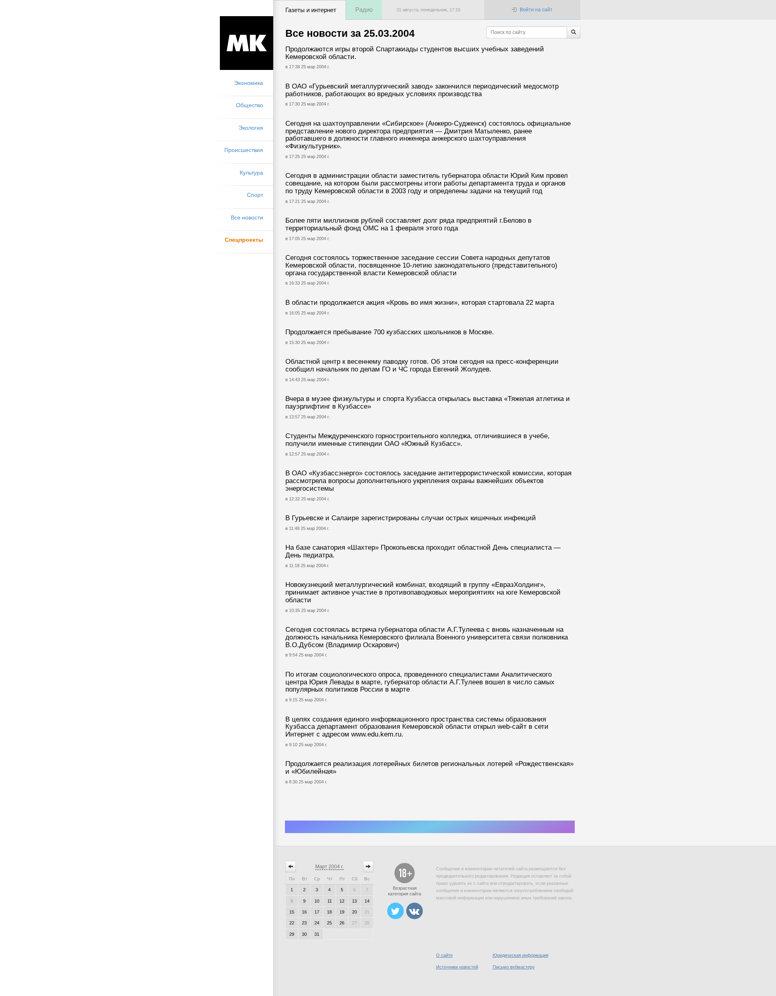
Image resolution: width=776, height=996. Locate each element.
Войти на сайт (536, 10)
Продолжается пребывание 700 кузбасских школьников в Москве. (389, 332)
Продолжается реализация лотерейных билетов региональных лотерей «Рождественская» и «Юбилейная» (429, 767)
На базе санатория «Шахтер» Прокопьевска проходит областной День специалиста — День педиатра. (423, 551)
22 (291, 922)
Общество (249, 105)
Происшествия (243, 150)
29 (291, 934)
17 (316, 911)
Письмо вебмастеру (514, 966)
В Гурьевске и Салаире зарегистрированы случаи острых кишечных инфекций (410, 518)
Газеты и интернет (310, 9)
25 (329, 922)
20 (354, 911)
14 (367, 901)
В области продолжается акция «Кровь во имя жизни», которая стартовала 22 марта (419, 302)
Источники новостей (457, 966)
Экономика (248, 83)
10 (316, 901)
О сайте (444, 955)
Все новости (247, 217)
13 (354, 901)
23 (304, 922)
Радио (364, 9)
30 (304, 934)
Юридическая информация (520, 955)
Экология (250, 127)
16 (304, 911)
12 (342, 901)
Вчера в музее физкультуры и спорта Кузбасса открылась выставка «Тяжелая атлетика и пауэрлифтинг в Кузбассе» (427, 402)
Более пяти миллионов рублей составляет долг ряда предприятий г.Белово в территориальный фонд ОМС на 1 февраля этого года (408, 224)
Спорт (255, 195)
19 (342, 911)
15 (291, 911)
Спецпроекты (244, 239)
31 (316, 934)
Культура (251, 172)
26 (342, 922)
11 (329, 901)
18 (329, 911)
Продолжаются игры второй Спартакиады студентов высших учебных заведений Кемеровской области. (414, 53)
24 (316, 922)
